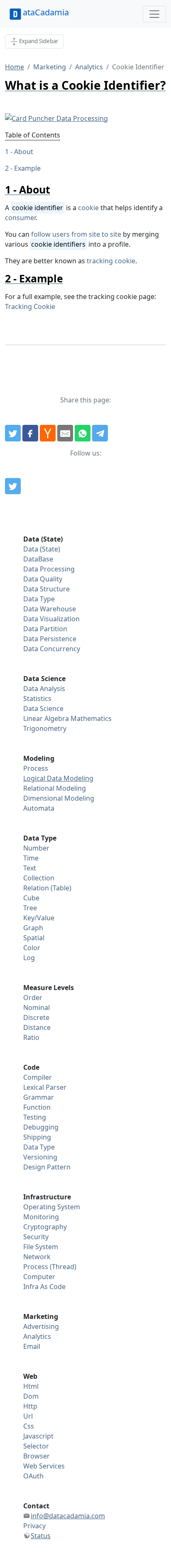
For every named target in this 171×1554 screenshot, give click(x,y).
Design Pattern (47, 1167)
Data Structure (46, 588)
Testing (34, 1117)
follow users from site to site (76, 234)
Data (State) (41, 549)
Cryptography (45, 1226)
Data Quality (42, 578)
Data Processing (49, 569)
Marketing (49, 66)
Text (29, 868)
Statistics (37, 698)
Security (36, 1236)
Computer (39, 1276)
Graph (33, 927)
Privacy (34, 1525)
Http (30, 1406)
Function (37, 1107)
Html (31, 1386)
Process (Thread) (49, 1266)
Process (35, 768)
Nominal (36, 1007)
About (23, 151)
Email (31, 1346)
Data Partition (45, 628)
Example (27, 168)
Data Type (39, 598)
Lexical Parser (44, 1087)
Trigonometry (44, 728)
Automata (38, 808)
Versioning (40, 1157)
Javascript (38, 1436)
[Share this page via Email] (65, 433)
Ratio (31, 1037)
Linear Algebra (46, 718)
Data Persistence (49, 638)
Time (31, 858)
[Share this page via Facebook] (30, 433)
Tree (30, 907)
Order (32, 997)
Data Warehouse (49, 608)
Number (36, 848)
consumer (20, 217)
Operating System (51, 1206)
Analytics (89, 66)
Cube (31, 897)
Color (31, 947)
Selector (36, 1446)
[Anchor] (55, 189)
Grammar (38, 1097)
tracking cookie (111, 260)
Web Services (44, 1466)
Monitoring (41, 1216)
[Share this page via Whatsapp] (82, 433)
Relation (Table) (47, 887)
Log (29, 957)
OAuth (33, 1475)
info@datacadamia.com (68, 1515)
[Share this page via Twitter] (13, 433)
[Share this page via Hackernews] (48, 433)
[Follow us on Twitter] (13, 486)
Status (41, 1535)
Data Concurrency (51, 648)
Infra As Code (44, 1286)
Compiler (37, 1077)
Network (37, 1256)
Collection (38, 877)
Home (14, 66)
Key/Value (38, 917)
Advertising (41, 1326)
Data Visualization (51, 618)
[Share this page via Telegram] (100, 433)
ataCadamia (46, 12)
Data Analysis (44, 688)
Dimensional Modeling (58, 798)
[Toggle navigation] (154, 14)
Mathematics (91, 718)
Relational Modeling (54, 788)
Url (28, 1416)
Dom (31, 1396)
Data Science (43, 708)
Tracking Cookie (30, 306)
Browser (36, 1456)
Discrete (36, 1017)
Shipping (37, 1137)
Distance (37, 1027)
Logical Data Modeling (58, 778)
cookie (88, 207)
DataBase (38, 559)
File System (40, 1246)
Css (28, 1426)
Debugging (41, 1127)
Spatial (33, 937)
